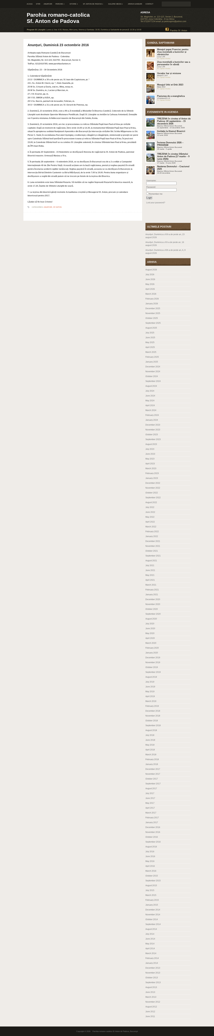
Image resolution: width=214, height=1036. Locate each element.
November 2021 (152, 546)
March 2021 (150, 585)
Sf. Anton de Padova (93, 4)
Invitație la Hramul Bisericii (171, 131)
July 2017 (149, 793)
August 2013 (151, 987)
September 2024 (153, 381)
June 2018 (150, 740)
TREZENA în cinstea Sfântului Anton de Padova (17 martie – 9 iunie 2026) (173, 156)
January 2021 (151, 594)
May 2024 (149, 400)
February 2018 (152, 759)
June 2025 (150, 337)
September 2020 (153, 614)
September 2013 (153, 982)
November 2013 (152, 973)
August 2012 (151, 1007)
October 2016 (151, 837)
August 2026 (151, 270)
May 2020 (149, 633)
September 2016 (153, 842)
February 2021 (152, 590)
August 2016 (151, 847)
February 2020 (152, 648)
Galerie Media (115, 4)
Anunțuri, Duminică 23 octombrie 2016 (58, 45)
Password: (151, 187)
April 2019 (150, 696)
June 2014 (150, 939)
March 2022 (150, 527)
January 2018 (151, 764)
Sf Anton (57, 207)
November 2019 (152, 662)
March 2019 (150, 701)
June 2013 (150, 992)
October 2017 (151, 779)
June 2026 (150, 279)
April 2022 (150, 522)
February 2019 (152, 706)
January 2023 (151, 478)
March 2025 (150, 352)
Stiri (38, 4)
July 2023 (149, 449)
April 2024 (150, 405)
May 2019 (149, 691)
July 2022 (149, 507)
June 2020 (150, 628)
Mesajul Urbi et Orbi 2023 (170, 84)
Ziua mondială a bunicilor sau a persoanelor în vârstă (173, 63)
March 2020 (150, 643)
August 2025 (151, 328)
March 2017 (150, 813)
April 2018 (150, 750)
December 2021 (152, 541)
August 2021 (151, 560)
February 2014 (152, 958)
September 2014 (153, 924)
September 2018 (153, 725)
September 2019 (153, 672)
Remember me (156, 194)
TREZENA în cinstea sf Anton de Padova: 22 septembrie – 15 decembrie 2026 (174, 121)
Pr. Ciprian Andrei (163, 58)
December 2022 (152, 483)
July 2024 (149, 391)
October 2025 (151, 318)
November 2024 (152, 371)
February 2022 (152, 531)
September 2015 (153, 880)
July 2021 (149, 565)
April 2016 (150, 866)
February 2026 (152, 299)
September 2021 (153, 556)
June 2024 (150, 396)
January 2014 (151, 963)
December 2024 (152, 367)
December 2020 (152, 599)
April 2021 (150, 580)
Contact (149, 4)
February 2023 (152, 473)
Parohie (60, 4)
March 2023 (150, 468)
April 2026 (150, 289)
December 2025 (152, 308)
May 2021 (149, 575)
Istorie (74, 4)
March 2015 (150, 895)
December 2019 (152, 657)
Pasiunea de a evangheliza (171, 96)
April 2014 (150, 948)
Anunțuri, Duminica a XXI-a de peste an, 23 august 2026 (165, 236)
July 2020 (149, 624)
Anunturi (48, 4)
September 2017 (153, 784)
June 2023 (150, 454)
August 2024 (151, 386)
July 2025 (149, 333)
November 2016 (152, 832)
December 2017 (152, 769)
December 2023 (152, 425)
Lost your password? (155, 202)
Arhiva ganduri (135, 4)
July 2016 (149, 851)
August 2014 (151, 929)
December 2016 (152, 827)
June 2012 (150, 1011)
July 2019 (149, 682)
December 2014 (152, 910)
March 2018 (150, 754)
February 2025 (152, 357)
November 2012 (152, 1002)
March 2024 (150, 410)
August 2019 (151, 677)
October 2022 (151, 493)
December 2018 (152, 711)
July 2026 (149, 274)
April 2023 (150, 463)
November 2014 (152, 914)
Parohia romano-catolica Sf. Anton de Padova (58, 18)
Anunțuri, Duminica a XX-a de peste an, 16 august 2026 (164, 243)
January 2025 (151, 362)
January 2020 (151, 653)
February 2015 (152, 900)
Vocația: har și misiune (169, 73)
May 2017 (149, 803)
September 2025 (153, 323)
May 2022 (149, 517)
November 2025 (152, 313)
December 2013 (152, 968)
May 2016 (149, 861)
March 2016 (150, 871)
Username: (151, 180)
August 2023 (151, 444)
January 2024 (151, 420)
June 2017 (150, 798)
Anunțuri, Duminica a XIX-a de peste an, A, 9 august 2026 (165, 251)
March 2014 (150, 953)
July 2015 (149, 890)
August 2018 (151, 730)
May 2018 (149, 745)
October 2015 (151, 876)
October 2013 (151, 977)
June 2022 (150, 512)
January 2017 (151, 822)
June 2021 (150, 570)
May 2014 (149, 944)
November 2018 (152, 716)
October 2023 (151, 434)
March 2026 (150, 294)
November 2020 (152, 604)
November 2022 (152, 488)
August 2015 (151, 885)
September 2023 (153, 439)
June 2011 (150, 1016)
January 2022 (151, 536)
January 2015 (151, 905)
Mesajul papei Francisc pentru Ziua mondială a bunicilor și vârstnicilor (172, 52)
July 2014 (149, 934)
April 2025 (150, 347)
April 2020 (150, 638)
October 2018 (151, 720)
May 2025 (149, 342)
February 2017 (152, 817)
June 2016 (150, 856)
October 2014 (151, 919)
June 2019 (150, 687)
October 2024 (151, 376)
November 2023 (152, 430)
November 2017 (152, 774)
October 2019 (151, 667)
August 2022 (151, 502)
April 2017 (150, 808)
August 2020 (151, 619)
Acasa (30, 4)
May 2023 (149, 459)
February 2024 (152, 415)
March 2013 (150, 997)
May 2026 (149, 284)
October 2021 (151, 551)
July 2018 (149, 735)
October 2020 (151, 609)
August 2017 (151, 788)
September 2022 (153, 497)
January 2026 (151, 303)
